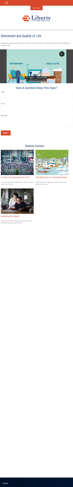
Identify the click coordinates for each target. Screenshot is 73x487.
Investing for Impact (10, 216)
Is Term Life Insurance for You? (15, 177)
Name (3, 92)
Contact (37, 8)
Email (3, 104)
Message (4, 115)
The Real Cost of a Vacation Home (51, 177)
